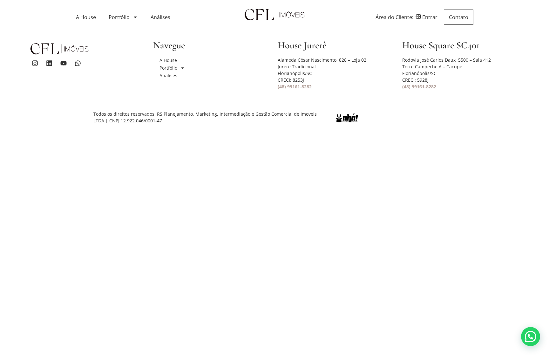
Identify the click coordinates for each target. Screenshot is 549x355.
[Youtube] (63, 63)
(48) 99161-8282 (295, 87)
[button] (530, 336)
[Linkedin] (49, 63)
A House (86, 17)
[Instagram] (35, 63)
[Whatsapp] (77, 63)
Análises (160, 17)
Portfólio (119, 17)
